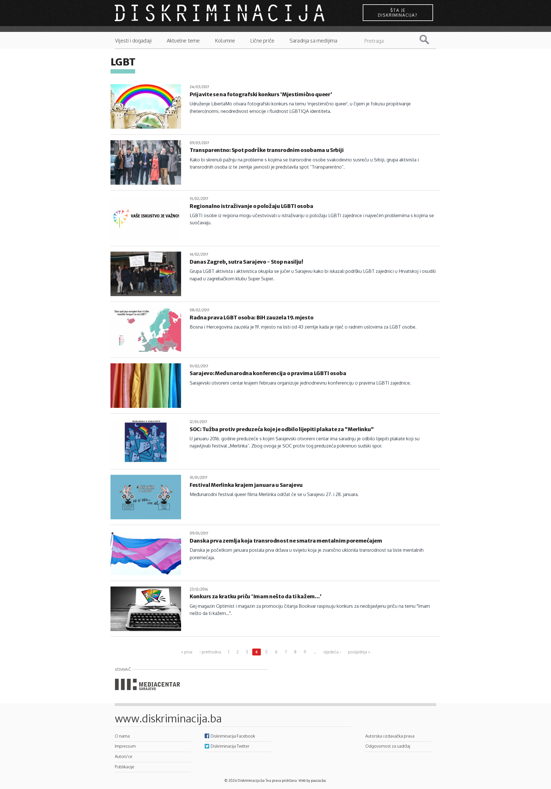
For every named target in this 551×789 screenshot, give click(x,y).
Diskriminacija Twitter (230, 746)
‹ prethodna (210, 651)
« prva (186, 651)
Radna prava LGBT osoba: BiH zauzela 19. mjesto (251, 317)
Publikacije (124, 766)
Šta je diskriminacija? (398, 13)
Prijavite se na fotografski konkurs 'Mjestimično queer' (261, 94)
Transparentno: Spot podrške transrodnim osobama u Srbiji (267, 150)
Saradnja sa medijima (313, 41)
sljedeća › (332, 651)
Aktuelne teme (183, 41)
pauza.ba (318, 780)
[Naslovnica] (220, 13)
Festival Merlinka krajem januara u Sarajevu (246, 485)
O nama (122, 735)
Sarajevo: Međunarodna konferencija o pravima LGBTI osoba (268, 373)
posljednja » (359, 651)
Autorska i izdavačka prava (389, 735)
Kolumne (225, 41)
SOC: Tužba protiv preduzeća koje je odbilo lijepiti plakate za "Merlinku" (282, 429)
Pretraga (429, 39)
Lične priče (262, 41)
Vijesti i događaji (133, 41)
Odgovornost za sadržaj (387, 746)
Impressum (125, 746)
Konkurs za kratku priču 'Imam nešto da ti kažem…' (255, 596)
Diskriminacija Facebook (233, 735)
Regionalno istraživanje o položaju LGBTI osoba (251, 206)
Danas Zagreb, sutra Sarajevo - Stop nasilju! (246, 262)
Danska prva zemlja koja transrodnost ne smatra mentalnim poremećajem (286, 540)
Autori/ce (123, 756)
